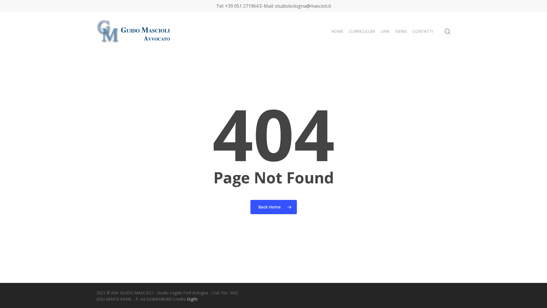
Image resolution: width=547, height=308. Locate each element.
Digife (192, 299)
